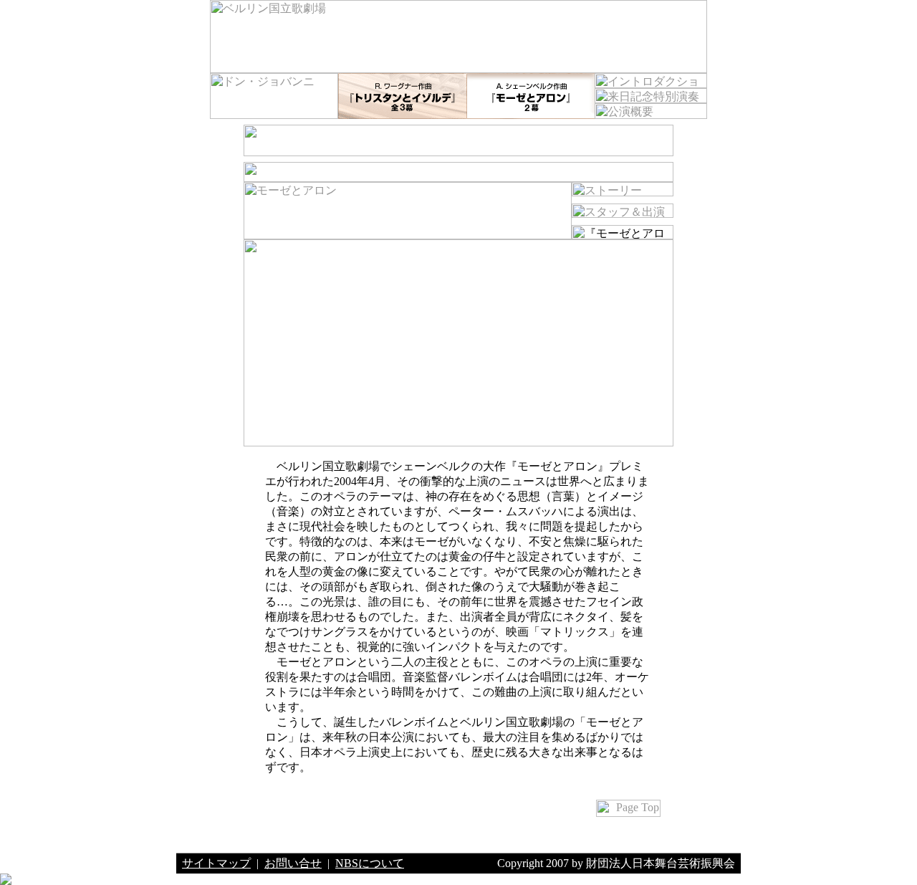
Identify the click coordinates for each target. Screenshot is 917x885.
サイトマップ (216, 863)
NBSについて (369, 863)
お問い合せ (293, 863)
